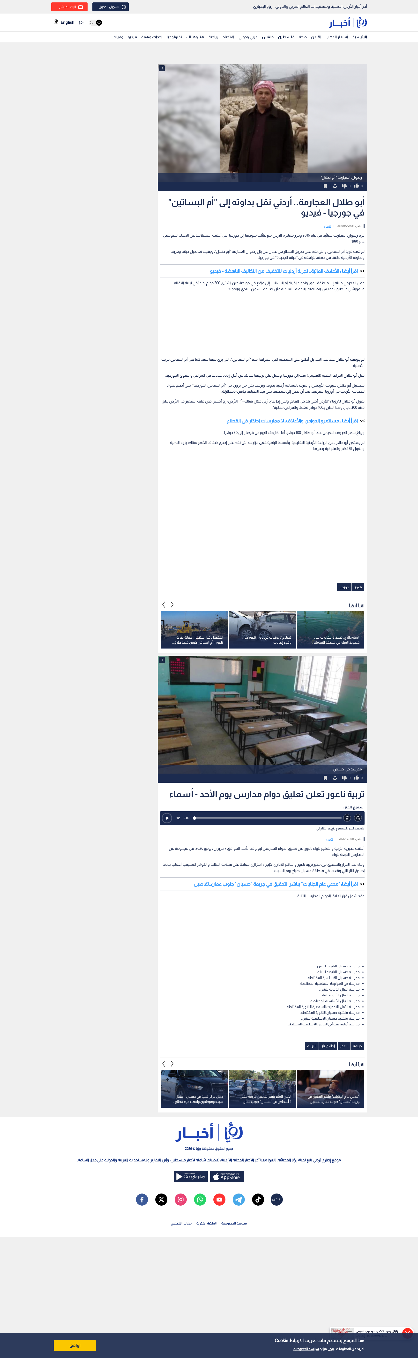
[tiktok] (258, 1200)
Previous (172, 605)
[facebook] (142, 1200)
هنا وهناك (195, 37)
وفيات (117, 37)
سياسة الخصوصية (306, 1349)
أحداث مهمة (151, 37)
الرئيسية (359, 37)
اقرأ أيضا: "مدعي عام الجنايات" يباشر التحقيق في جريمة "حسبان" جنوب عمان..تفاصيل (276, 884)
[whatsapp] (200, 1200)
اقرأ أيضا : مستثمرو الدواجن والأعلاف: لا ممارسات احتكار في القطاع (292, 420)
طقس (268, 37)
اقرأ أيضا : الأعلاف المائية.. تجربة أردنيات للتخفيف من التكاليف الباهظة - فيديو (284, 271)
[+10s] (358, 818)
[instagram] (181, 1200)
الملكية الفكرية (206, 1223)
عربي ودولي (248, 37)
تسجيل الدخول (108, 7)
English (67, 22)
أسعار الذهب (337, 37)
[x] (161, 1200)
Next (164, 605)
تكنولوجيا (174, 37)
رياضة (213, 37)
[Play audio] (167, 818)
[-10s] (347, 818)
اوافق (75, 1345)
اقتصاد (228, 37)
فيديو (132, 37)
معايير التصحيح (181, 1223)
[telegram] (239, 1200)
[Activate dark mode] (95, 22)
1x (178, 818)
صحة (303, 37)
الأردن (316, 37)
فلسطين (286, 37)
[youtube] (219, 1200)
